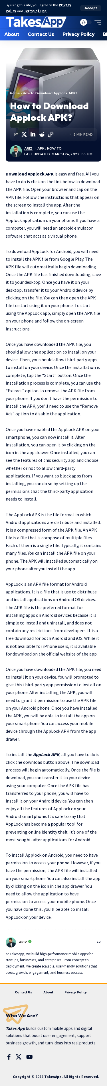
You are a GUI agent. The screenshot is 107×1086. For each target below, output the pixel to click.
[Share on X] (24, 134)
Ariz (28, 148)
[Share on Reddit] (42, 134)
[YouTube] (29, 1057)
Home (15, 93)
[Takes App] (36, 22)
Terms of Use (35, 11)
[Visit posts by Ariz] (11, 942)
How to (54, 148)
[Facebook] (9, 1057)
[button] (90, 8)
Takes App (15, 1028)
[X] (18, 1057)
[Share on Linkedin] (33, 134)
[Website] (98, 942)
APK (41, 148)
